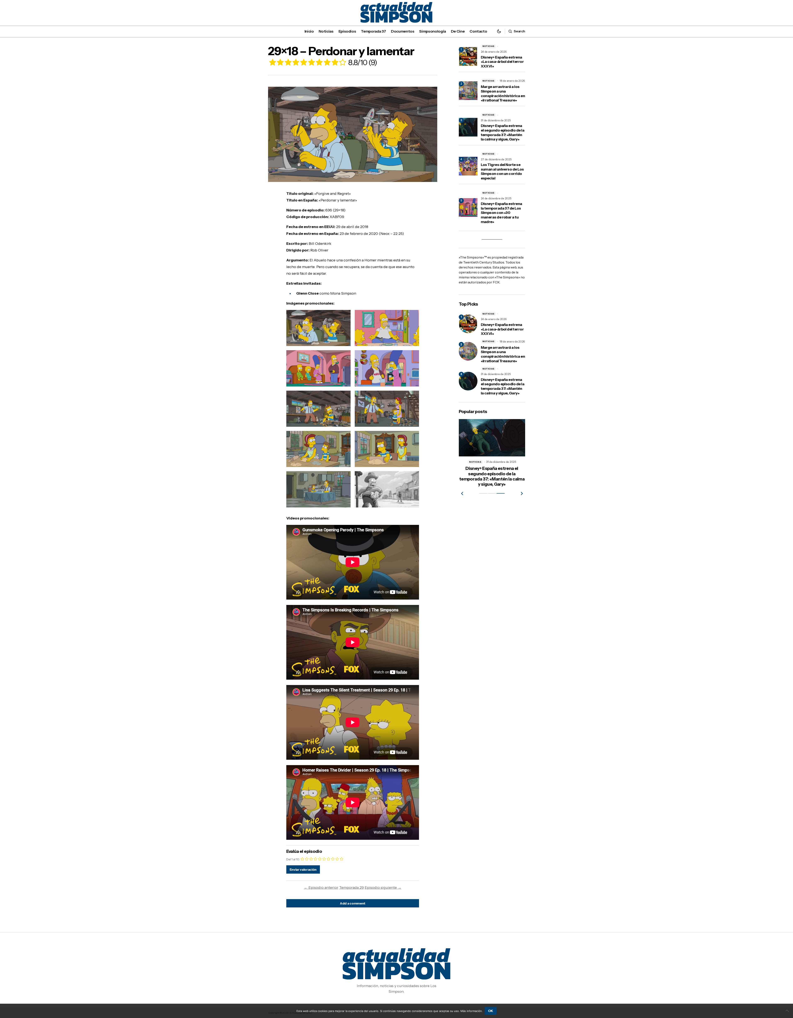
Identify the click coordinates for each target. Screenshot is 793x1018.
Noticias (488, 46)
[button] (499, 31)
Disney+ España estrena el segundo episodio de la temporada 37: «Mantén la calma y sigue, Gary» (503, 132)
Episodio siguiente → (383, 887)
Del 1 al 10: (293, 859)
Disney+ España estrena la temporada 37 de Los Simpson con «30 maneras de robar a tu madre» (501, 213)
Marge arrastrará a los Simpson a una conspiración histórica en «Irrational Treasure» (503, 93)
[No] (788, 1011)
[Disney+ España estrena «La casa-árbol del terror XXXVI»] (468, 324)
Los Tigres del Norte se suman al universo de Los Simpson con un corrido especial (502, 171)
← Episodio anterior (321, 887)
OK (490, 1011)
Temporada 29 (351, 887)
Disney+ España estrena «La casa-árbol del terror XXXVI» (502, 61)
